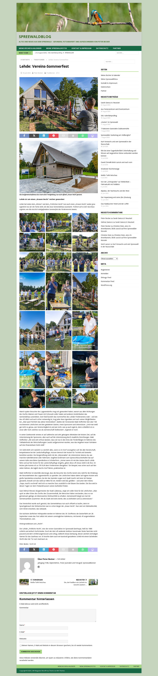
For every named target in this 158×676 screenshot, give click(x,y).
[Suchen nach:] (127, 53)
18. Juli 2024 (27, 73)
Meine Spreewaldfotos (56, 48)
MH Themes (61, 671)
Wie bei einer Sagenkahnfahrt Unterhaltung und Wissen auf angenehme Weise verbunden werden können (119, 153)
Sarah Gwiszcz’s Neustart (110, 103)
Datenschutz (102, 48)
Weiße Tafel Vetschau (109, 175)
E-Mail (21, 632)
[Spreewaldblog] (79, 30)
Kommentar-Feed (107, 281)
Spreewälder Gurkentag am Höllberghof (115, 135)
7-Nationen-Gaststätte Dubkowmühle (115, 128)
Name (21, 625)
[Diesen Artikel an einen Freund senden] (63, 136)
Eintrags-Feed (106, 277)
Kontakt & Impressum (81, 48)
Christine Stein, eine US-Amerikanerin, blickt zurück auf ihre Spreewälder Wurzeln (119, 228)
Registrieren (105, 270)
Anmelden (104, 273)
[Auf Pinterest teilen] (53, 136)
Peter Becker (38, 73)
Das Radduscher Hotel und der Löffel (115, 204)
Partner (117, 48)
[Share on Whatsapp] (83, 136)
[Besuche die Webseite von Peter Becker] (39, 567)
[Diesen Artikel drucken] (73, 136)
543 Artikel (61, 559)
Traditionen (51, 73)
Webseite (22, 639)
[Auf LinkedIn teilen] (44, 136)
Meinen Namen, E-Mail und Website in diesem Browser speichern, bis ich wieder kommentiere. (57, 645)
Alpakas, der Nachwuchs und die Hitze (115, 191)
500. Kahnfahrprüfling (109, 115)
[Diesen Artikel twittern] (34, 136)
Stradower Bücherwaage (110, 169)
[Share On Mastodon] (93, 136)
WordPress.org (106, 285)
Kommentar (23, 607)
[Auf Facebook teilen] (24, 136)
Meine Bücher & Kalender (30, 48)
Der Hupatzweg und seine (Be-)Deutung (116, 197)
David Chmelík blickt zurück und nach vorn (116, 162)
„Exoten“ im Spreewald (109, 122)
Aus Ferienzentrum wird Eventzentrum (115, 109)
